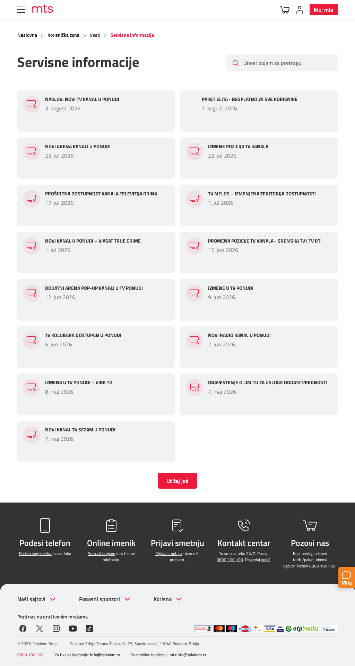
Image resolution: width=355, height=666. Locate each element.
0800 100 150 (322, 566)
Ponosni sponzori (99, 599)
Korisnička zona (63, 35)
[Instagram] (56, 628)
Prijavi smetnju (168, 553)
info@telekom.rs (105, 654)
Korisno (163, 599)
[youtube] (72, 628)
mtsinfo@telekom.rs (188, 654)
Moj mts (324, 10)
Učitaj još (177, 481)
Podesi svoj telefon (35, 553)
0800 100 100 (230, 559)
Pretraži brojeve (101, 553)
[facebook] (22, 628)
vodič (265, 559)
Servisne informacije (132, 35)
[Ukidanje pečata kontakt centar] (203, 628)
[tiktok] (89, 628)
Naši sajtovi (31, 599)
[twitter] (39, 628)
